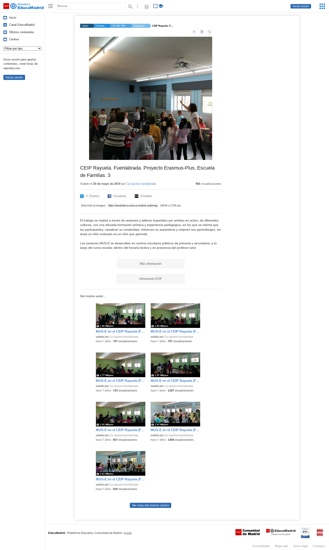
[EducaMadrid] (280, 534)
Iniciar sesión (301, 6)
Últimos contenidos (21, 32)
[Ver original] (209, 31)
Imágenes (139, 25)
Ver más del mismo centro (150, 505)
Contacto (319, 546)
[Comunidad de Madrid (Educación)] (247, 534)
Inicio (12, 17)
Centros (14, 39)
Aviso (300, 546)
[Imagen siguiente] (194, 31)
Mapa (281, 546)
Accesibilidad (261, 546)
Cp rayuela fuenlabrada (141, 183)
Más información (150, 263)
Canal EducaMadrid (21, 24)
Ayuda (128, 533)
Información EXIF (150, 278)
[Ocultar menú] (50, 6)
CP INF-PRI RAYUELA (119, 25)
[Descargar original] (202, 31)
